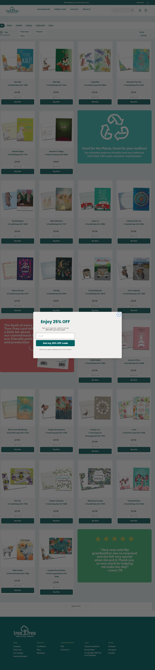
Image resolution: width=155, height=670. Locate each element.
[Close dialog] (119, 315)
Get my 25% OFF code (55, 343)
